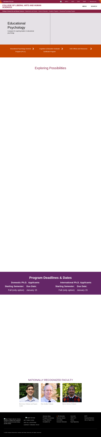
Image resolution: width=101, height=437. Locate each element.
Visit (72, 1)
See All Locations (30, 422)
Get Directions (29, 420)
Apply (66, 1)
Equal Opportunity (75, 421)
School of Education (44, 11)
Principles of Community (48, 418)
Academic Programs (54, 11)
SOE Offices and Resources (78, 49)
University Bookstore (89, 418)
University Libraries (61, 418)
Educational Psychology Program (67, 11)
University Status (47, 416)
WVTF (85, 416)
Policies (72, 420)
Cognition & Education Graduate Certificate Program (49, 50)
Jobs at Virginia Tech (89, 420)
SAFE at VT (73, 418)
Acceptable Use (46, 421)
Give (78, 1)
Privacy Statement (47, 420)
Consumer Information (62, 421)
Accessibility (59, 420)
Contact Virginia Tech (32, 424)
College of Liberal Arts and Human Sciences (13, 11)
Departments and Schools (31, 11)
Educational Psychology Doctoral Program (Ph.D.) (20, 50)
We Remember (61, 416)
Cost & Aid (73, 416)
